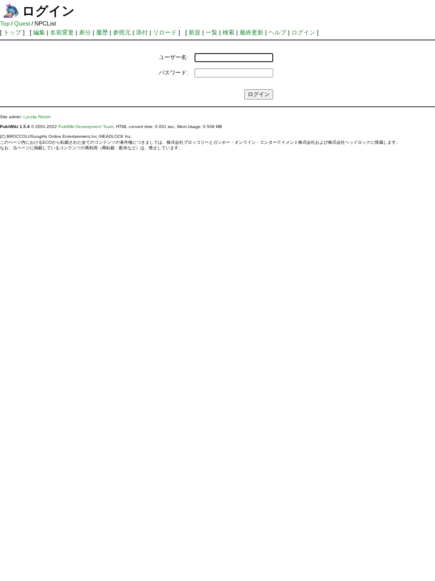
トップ (12, 32)
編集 (39, 32)
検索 (228, 32)
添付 (142, 32)
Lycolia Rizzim (37, 116)
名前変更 (62, 32)
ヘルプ (277, 32)
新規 (195, 32)
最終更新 (251, 32)
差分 (85, 32)
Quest (22, 23)
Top (5, 23)
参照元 (122, 32)
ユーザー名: (173, 57)
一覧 (212, 32)
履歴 (102, 32)
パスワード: (173, 72)
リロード (165, 32)
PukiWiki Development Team (85, 126)
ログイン (303, 32)
